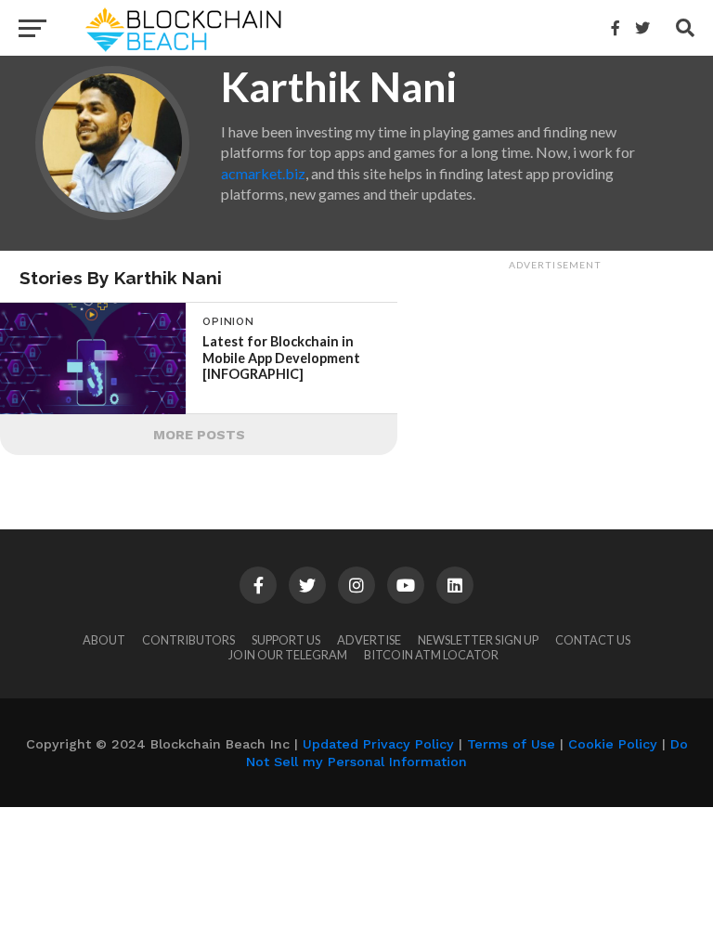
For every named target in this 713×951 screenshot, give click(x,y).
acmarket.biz (263, 173)
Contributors (188, 639)
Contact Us (592, 639)
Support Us (286, 639)
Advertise (369, 639)
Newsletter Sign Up (478, 639)
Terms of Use (511, 743)
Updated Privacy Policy (378, 743)
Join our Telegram (287, 654)
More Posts (199, 434)
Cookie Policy (612, 743)
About (104, 639)
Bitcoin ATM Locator (431, 654)
